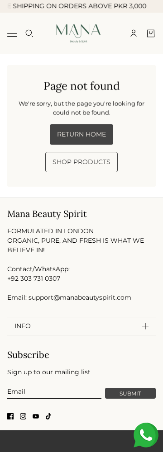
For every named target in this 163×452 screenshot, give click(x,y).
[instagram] (23, 416)
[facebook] (10, 416)
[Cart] (151, 33)
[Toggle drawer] (12, 33)
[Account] (134, 33)
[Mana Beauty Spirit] (81, 33)
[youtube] (36, 416)
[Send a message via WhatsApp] (146, 435)
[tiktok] (48, 416)
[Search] (29, 33)
